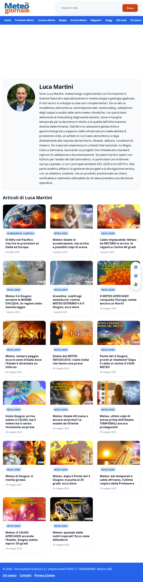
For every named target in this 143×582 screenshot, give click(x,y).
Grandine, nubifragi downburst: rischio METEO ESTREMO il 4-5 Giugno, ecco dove (68, 301)
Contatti (25, 575)
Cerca (130, 8)
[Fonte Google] (135, 267)
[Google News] (135, 275)
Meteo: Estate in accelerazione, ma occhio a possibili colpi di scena (71, 243)
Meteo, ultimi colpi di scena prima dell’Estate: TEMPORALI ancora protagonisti (117, 421)
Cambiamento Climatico (20, 233)
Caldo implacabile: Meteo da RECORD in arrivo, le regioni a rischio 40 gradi (118, 243)
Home (7, 20)
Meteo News (60, 233)
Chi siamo (135, 20)
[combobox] (90, 8)
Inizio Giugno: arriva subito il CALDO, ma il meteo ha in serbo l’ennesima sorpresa (20, 421)
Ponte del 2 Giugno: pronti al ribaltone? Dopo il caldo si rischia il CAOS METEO (118, 361)
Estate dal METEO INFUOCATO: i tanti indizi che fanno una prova (71, 359)
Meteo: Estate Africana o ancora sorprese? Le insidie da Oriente (70, 419)
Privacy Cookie (45, 575)
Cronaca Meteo (46, 20)
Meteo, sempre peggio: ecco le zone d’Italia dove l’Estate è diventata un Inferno (23, 361)
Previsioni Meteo (24, 20)
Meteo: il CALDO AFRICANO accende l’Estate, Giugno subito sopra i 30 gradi (21, 538)
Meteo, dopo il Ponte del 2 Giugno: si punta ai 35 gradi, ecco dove (71, 479)
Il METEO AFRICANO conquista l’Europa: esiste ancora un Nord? (118, 299)
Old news (121, 20)
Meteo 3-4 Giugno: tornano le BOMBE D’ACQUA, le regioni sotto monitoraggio (23, 301)
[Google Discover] (135, 284)
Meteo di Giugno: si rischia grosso (19, 478)
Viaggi (108, 20)
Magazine (96, 20)
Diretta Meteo (78, 20)
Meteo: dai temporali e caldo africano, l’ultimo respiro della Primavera (117, 479)
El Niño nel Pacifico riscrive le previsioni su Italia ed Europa (22, 243)
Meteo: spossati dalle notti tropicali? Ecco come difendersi (71, 536)
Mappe (63, 20)
